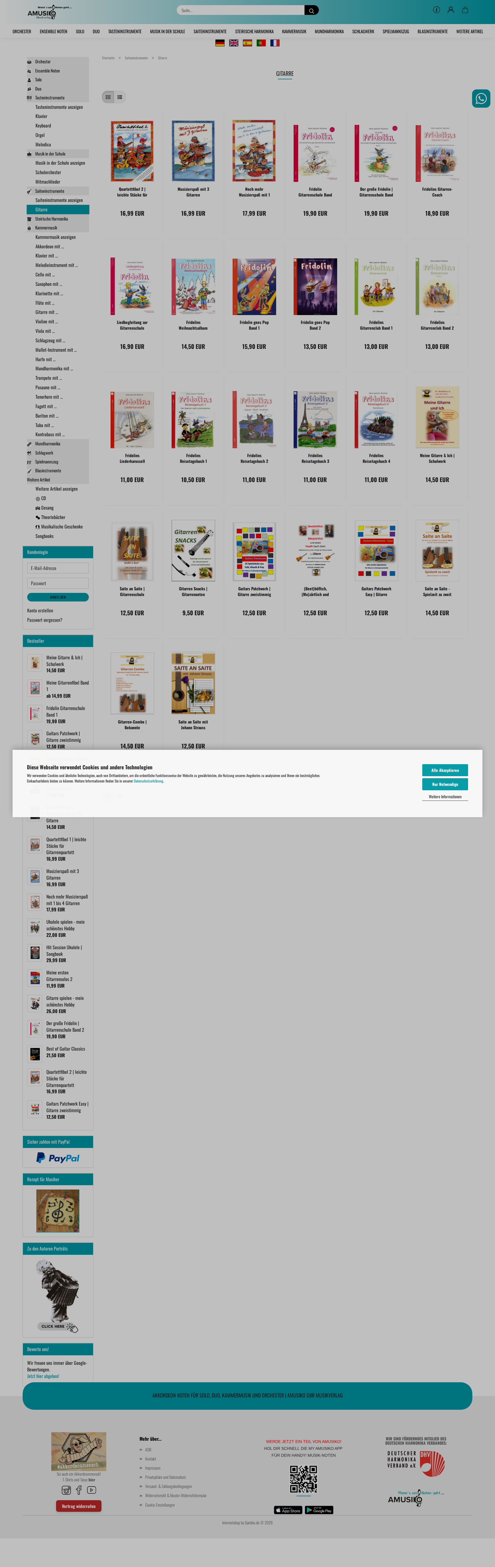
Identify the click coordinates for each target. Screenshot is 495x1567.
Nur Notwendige (445, 784)
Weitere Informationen (445, 796)
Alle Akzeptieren (445, 770)
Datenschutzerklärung (148, 781)
